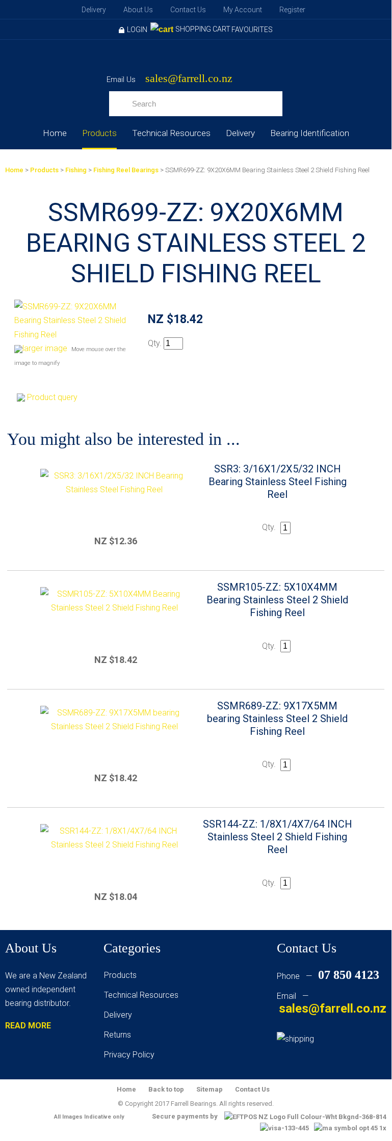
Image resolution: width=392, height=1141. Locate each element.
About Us (138, 10)
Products (99, 133)
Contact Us (188, 10)
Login (137, 29)
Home (55, 133)
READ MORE (28, 1025)
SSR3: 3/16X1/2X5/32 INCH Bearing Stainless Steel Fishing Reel (277, 481)
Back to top (166, 1089)
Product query (52, 397)
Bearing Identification (309, 133)
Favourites (252, 29)
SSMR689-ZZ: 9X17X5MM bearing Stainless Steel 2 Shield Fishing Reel (277, 718)
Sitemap (209, 1089)
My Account (242, 10)
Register (292, 10)
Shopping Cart (202, 29)
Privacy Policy (129, 1054)
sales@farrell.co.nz (188, 79)
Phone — (328, 976)
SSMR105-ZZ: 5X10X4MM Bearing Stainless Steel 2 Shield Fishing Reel (277, 600)
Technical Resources (171, 133)
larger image (44, 348)
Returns (117, 1035)
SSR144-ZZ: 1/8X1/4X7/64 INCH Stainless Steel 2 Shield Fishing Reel (277, 837)
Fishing (76, 170)
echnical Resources (143, 995)
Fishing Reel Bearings (126, 170)
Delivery (94, 10)
